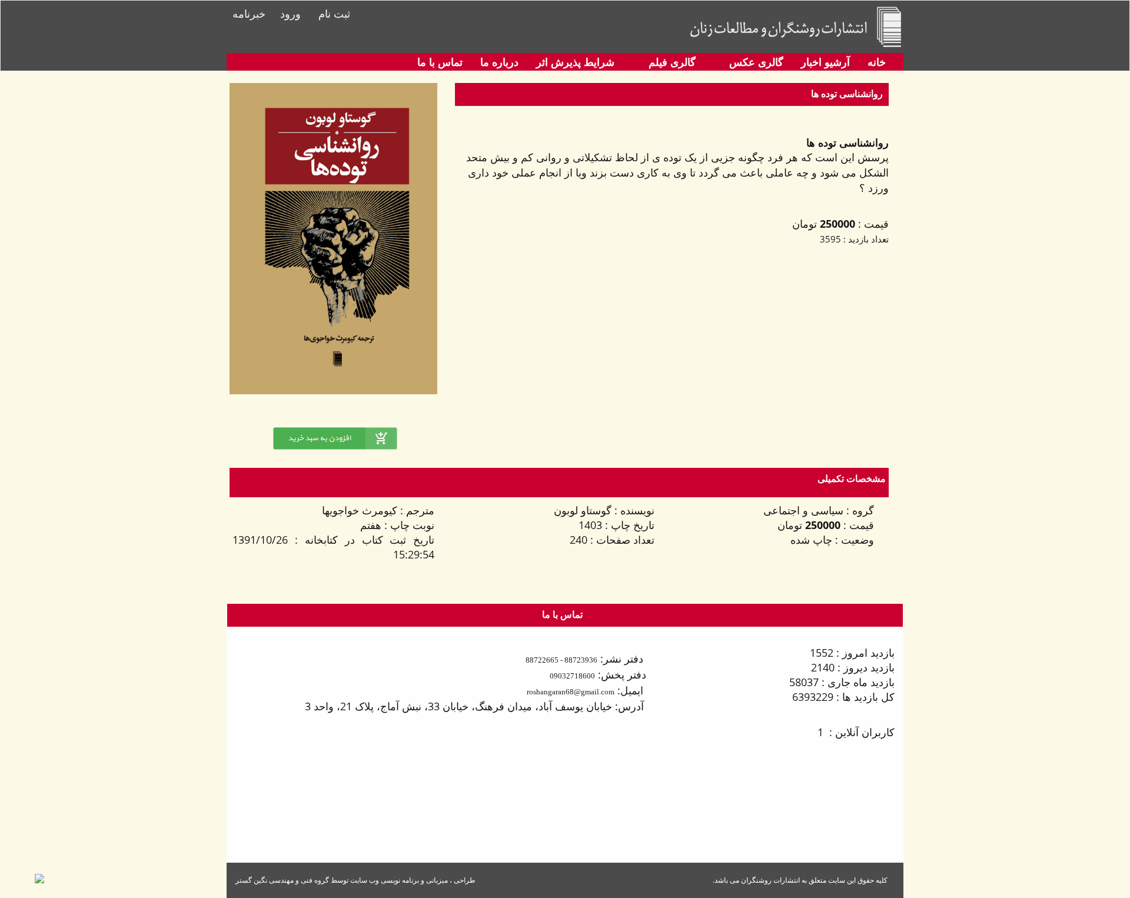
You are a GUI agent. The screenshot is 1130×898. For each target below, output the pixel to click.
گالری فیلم (671, 62)
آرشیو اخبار (825, 62)
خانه (877, 62)
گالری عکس (754, 62)
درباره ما (499, 62)
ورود (290, 13)
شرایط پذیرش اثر (575, 62)
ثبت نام (334, 13)
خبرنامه (248, 13)
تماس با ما (440, 62)
